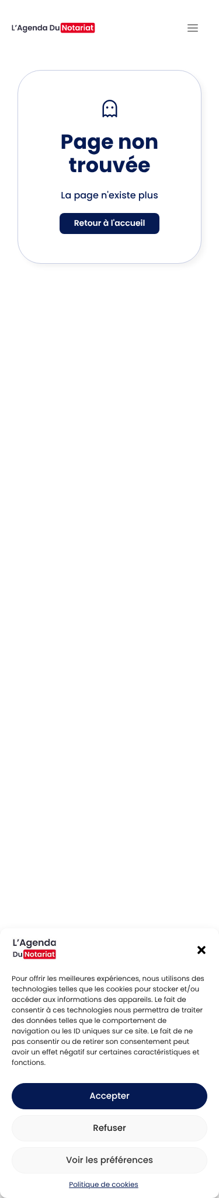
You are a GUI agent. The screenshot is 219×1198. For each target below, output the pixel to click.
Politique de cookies (103, 1185)
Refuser (109, 1128)
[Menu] (192, 28)
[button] (201, 950)
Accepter (109, 1096)
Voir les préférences (109, 1160)
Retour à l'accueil (109, 223)
